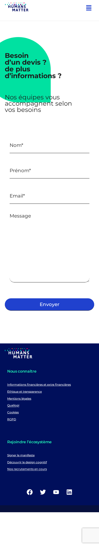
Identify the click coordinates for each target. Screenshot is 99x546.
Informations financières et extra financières (39, 384)
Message (20, 216)
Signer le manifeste (21, 455)
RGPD (11, 419)
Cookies (13, 412)
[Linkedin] (69, 492)
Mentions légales (19, 398)
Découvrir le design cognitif (27, 462)
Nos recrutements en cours (27, 469)
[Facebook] (30, 492)
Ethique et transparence (24, 391)
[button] (89, 8)
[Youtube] (56, 492)
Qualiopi (13, 405)
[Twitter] (43, 492)
